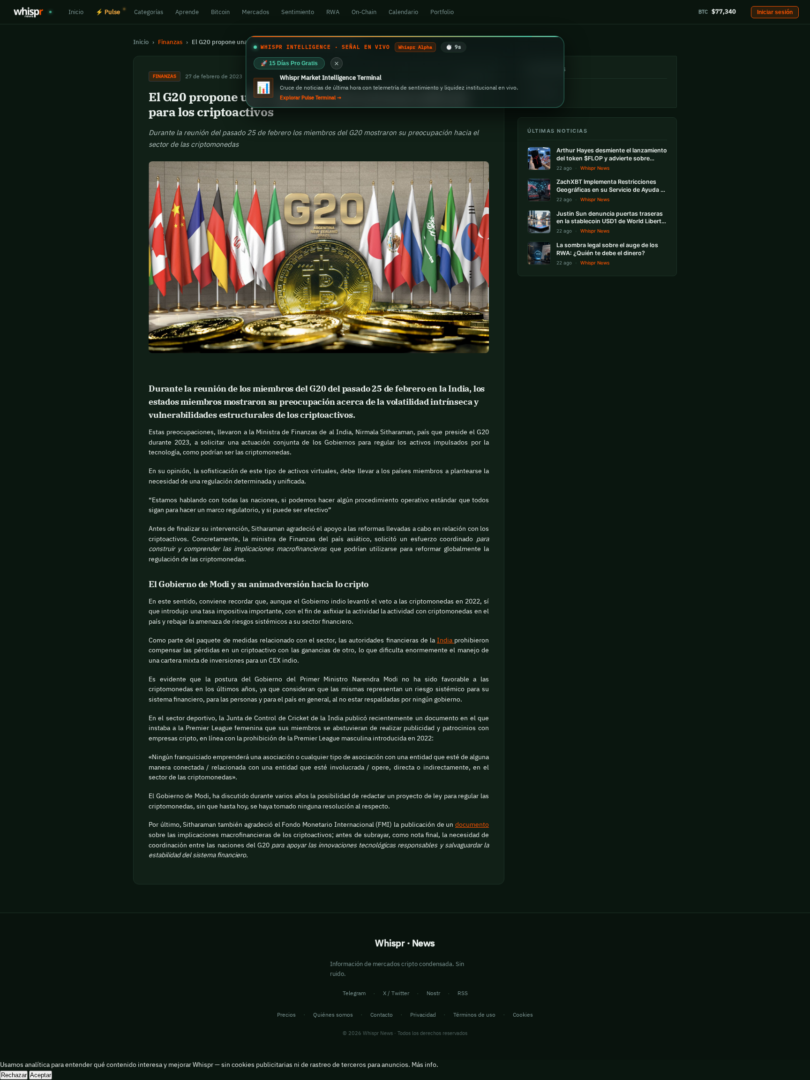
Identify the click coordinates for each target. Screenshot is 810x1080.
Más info (424, 1064)
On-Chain (364, 11)
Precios (286, 1014)
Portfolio (442, 11)
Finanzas (170, 41)
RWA (332, 11)
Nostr (433, 993)
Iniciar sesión (775, 12)
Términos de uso (474, 1014)
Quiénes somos (333, 1014)
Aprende (187, 11)
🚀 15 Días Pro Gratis (289, 63)
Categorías (148, 11)
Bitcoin (220, 11)
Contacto (381, 1014)
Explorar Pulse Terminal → (310, 97)
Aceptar (40, 1075)
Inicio (75, 11)
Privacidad (423, 1014)
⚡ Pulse (108, 11)
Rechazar (14, 1075)
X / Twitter (396, 993)
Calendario (403, 11)
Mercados (255, 11)
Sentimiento (297, 11)
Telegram (354, 993)
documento (472, 824)
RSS (463, 993)
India (445, 640)
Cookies (523, 1014)
